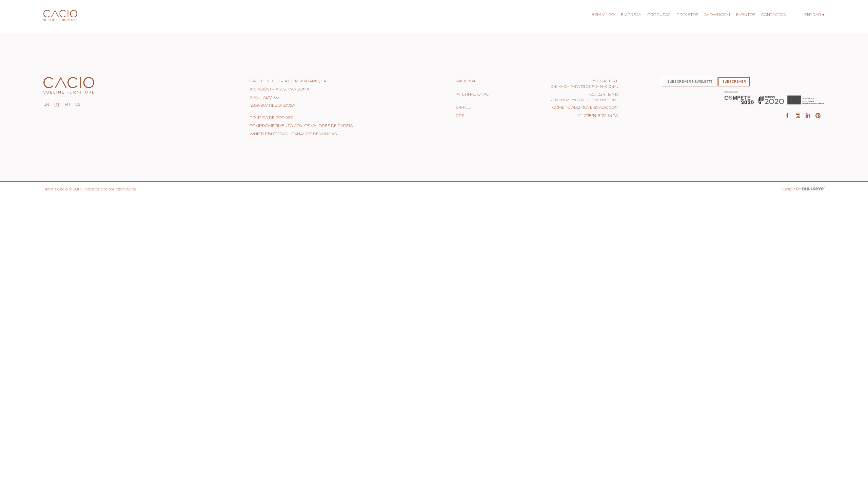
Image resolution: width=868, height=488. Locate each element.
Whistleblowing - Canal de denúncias (293, 133)
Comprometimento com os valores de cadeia (301, 125)
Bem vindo (603, 14)
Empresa (631, 14)
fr (67, 104)
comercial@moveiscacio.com (585, 107)
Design (789, 188)
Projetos (687, 14)
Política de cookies (271, 117)
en (46, 104)
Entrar (812, 14)
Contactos (773, 14)
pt (57, 104)
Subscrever (734, 81)
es (77, 104)
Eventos (745, 14)
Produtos (658, 14)
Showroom (717, 14)
